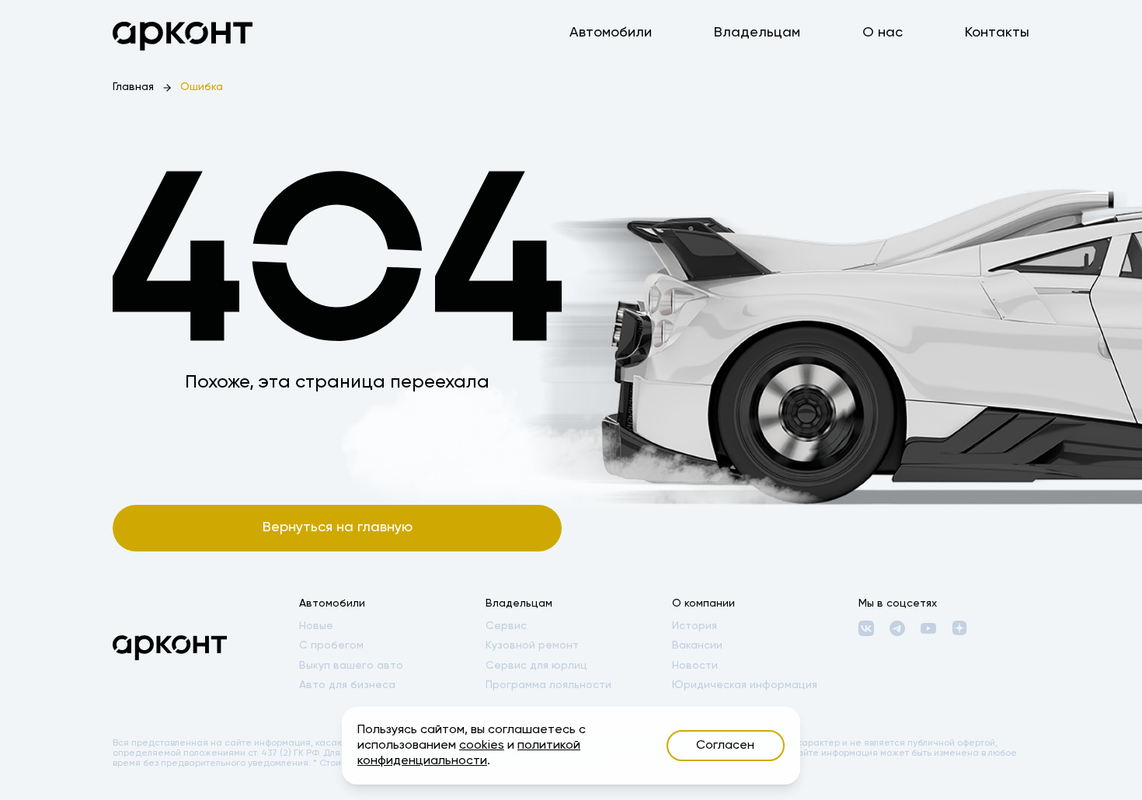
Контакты (997, 33)
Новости (695, 665)
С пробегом (331, 645)
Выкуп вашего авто (351, 665)
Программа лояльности (548, 685)
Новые (316, 626)
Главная (133, 87)
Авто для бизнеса (347, 685)
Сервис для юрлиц (536, 665)
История (694, 626)
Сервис (506, 626)
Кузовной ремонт (532, 645)
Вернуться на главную (338, 527)
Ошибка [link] (201, 87)
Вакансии (697, 645)
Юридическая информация (744, 685)
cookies (481, 745)
